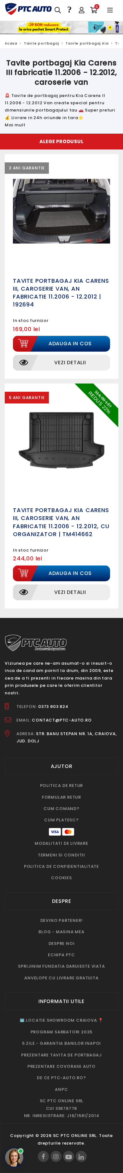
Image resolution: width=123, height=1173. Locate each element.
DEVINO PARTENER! (61, 920)
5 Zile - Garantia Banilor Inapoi (61, 1043)
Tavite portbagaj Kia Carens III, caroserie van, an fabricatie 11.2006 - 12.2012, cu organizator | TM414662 (61, 522)
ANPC (61, 1089)
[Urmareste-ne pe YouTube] (68, 1156)
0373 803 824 (53, 707)
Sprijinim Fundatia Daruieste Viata (61, 966)
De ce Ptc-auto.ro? (61, 1078)
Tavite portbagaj (41, 43)
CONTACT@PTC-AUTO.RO (61, 720)
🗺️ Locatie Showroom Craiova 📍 (61, 1020)
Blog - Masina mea (61, 932)
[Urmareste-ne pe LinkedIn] (81, 1156)
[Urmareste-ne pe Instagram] (56, 1156)
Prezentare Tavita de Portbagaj (61, 1055)
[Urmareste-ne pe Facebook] (43, 1156)
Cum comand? (61, 809)
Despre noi (62, 943)
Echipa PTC (61, 955)
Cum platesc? (61, 820)
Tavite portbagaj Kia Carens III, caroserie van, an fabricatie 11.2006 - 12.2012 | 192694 (61, 293)
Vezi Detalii (70, 362)
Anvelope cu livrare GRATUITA (61, 978)
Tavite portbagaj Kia (87, 43)
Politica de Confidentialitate (61, 866)
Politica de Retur (61, 786)
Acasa (11, 43)
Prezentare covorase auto (61, 1066)
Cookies (61, 878)
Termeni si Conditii (61, 855)
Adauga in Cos (70, 343)
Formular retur (61, 797)
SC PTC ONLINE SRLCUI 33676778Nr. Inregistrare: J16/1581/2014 (61, 1108)
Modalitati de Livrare (61, 843)
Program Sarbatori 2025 (62, 1032)
